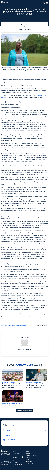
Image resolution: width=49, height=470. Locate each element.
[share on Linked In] (28, 29)
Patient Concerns (30, 463)
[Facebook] (13, 464)
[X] (15, 464)
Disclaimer (21, 468)
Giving (27, 459)
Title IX (33, 468)
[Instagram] (17, 464)
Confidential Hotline (31, 455)
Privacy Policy (28, 468)
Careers (28, 453)
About (27, 451)
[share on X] (25, 29)
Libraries (29, 461)
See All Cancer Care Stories (24, 410)
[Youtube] (21, 464)
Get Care (28, 457)
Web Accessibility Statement (42, 468)
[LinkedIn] (19, 464)
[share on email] (30, 29)
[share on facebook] (23, 29)
